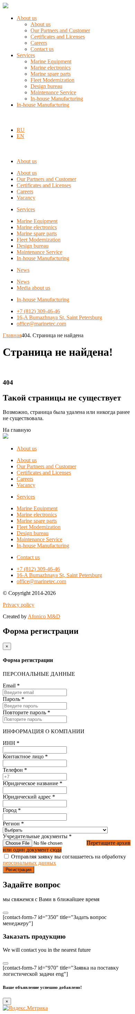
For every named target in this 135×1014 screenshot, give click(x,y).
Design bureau (46, 86)
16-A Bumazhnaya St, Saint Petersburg (59, 317)
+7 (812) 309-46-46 (38, 311)
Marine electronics (50, 68)
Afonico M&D (44, 616)
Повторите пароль (26, 712)
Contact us (42, 49)
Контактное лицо (25, 756)
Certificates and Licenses (57, 37)
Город (12, 810)
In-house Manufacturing (56, 99)
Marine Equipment (50, 61)
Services (26, 55)
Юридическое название (32, 783)
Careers (38, 43)
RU (21, 130)
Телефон (15, 770)
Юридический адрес (29, 797)
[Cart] (6, 118)
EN (20, 136)
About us (27, 18)
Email (11, 686)
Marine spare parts (50, 74)
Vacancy (26, 198)
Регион (13, 823)
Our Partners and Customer (60, 30)
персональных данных (29, 863)
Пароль (13, 699)
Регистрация (19, 869)
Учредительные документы (37, 836)
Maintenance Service (53, 92)
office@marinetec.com (41, 324)
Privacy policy (18, 605)
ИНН (11, 743)
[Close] (5, 913)
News (23, 270)
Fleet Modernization (52, 80)
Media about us (33, 288)
